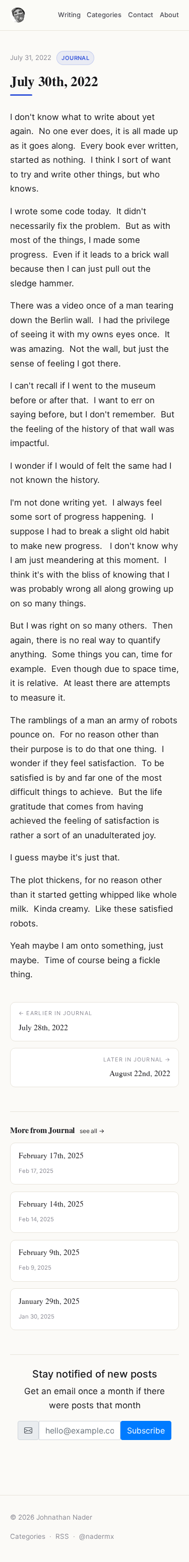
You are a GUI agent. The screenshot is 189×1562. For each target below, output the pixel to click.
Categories (104, 15)
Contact (140, 15)
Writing (69, 15)
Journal (75, 57)
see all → (92, 1131)
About (169, 15)
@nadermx (96, 1536)
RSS (62, 1536)
